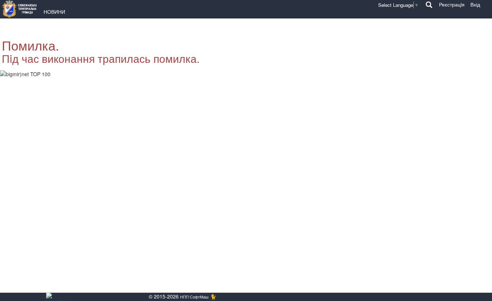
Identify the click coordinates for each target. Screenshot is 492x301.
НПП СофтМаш (194, 297)
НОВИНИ (54, 11)
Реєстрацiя (452, 4)
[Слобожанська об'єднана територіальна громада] (21, 9)
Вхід (475, 4)
